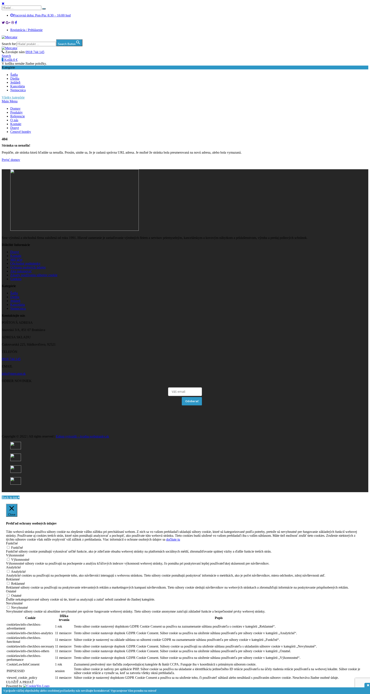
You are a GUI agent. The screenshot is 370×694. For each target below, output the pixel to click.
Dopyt (14, 128)
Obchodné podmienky (25, 263)
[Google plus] (8, 22)
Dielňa (14, 78)
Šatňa (14, 74)
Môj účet (16, 259)
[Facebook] (16, 22)
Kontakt (15, 124)
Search (6, 56)
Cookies (15, 279)
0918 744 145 (34, 52)
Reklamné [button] (13, 579)
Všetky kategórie (13, 97)
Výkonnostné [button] (15, 555)
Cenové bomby (20, 131)
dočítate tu (173, 539)
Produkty (16, 112)
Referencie (17, 116)
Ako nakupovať (21, 271)
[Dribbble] (12, 22)
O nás (14, 120)
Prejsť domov (11, 160)
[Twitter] (3, 22)
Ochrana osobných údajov (28, 267)
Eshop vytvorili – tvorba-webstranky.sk (82, 436)
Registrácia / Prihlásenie (26, 30)
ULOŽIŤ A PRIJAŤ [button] (20, 682)
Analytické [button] (13, 567)
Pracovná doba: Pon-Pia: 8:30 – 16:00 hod (42, 15)
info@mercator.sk (14, 373)
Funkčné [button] (12, 543)
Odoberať (191, 401)
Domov (15, 108)
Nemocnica (18, 90)
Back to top (10, 497)
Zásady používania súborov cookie (33, 275)
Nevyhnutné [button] (14, 603)
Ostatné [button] (11, 591)
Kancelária (17, 86)
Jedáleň (15, 82)
